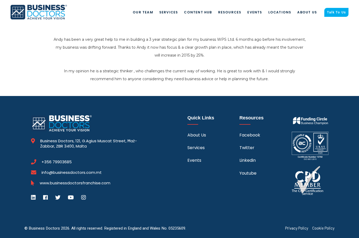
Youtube (248, 173)
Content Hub (198, 12)
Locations (279, 12)
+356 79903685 (57, 162)
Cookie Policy (323, 228)
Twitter (246, 148)
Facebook (249, 135)
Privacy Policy (296, 228)
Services (168, 12)
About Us (307, 12)
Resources (230, 12)
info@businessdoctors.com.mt (72, 172)
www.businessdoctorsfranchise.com (75, 183)
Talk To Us (336, 12)
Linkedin (247, 160)
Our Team (143, 12)
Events (254, 12)
